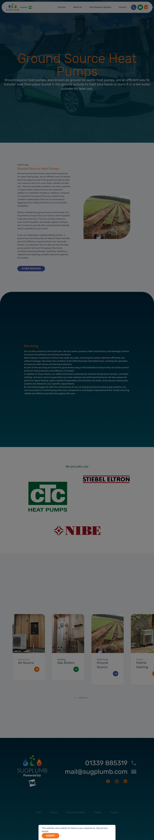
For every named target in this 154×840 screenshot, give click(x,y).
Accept (50, 835)
